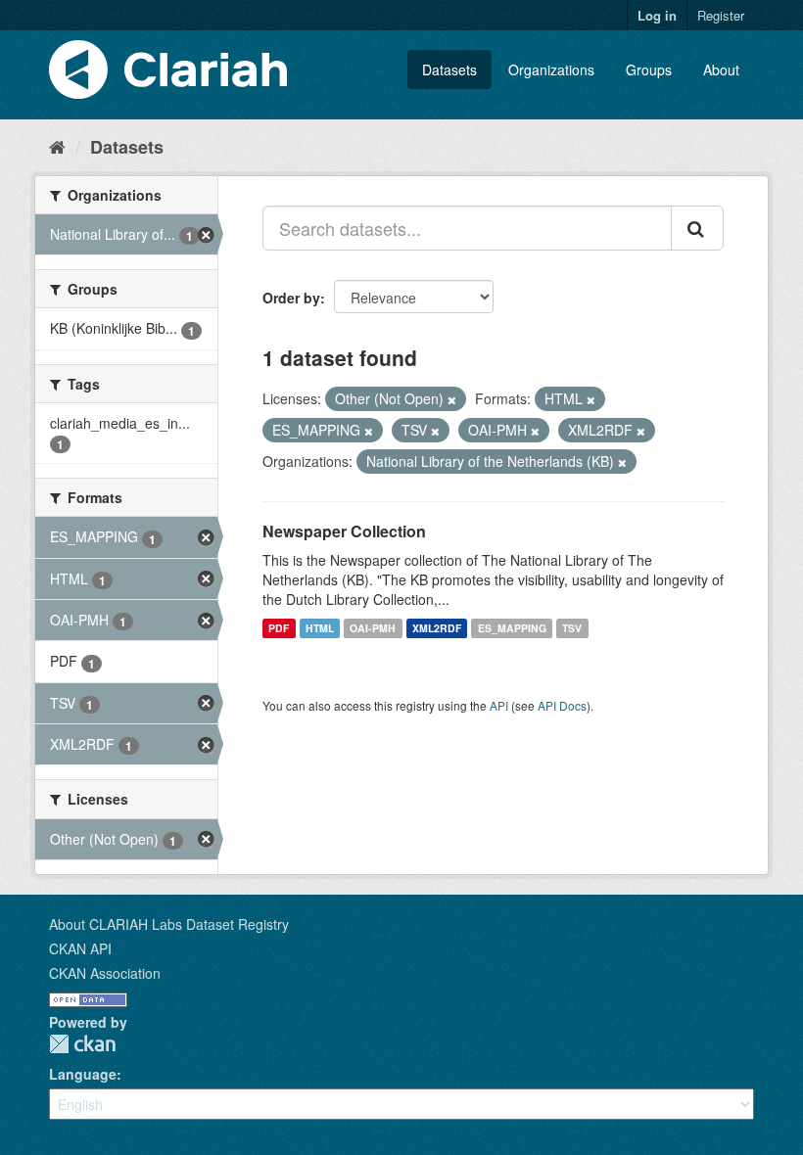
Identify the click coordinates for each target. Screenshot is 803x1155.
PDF (278, 628)
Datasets (449, 69)
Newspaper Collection (344, 531)
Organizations (551, 69)
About (721, 69)
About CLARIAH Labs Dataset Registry (169, 924)
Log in (657, 15)
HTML (320, 628)
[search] (697, 228)
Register (720, 15)
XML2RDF (436, 628)
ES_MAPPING (512, 628)
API (499, 705)
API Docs (562, 705)
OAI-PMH (373, 628)
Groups (649, 69)
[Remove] (452, 399)
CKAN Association (105, 973)
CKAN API (80, 948)
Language (83, 1074)
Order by (291, 297)
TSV (572, 628)
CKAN (82, 1044)
